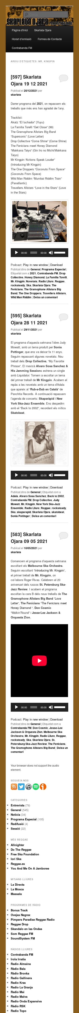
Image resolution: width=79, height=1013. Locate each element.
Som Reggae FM (22, 934)
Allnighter (17, 845)
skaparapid (24, 512)
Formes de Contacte (50, 39)
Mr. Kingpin (18, 281)
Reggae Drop (19, 924)
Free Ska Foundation (25, 854)
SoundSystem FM (23, 938)
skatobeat (58, 512)
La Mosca (17, 889)
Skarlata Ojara (42, 30)
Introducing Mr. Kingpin (49, 570)
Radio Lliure (46, 281)
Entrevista (17, 805)
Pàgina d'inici (20, 30)
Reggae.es (18, 864)
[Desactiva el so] (51, 252)
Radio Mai (17, 992)
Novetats (31, 281)
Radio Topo (18, 1011)
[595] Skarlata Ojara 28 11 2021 (29, 319)
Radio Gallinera (21, 978)
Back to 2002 (55, 496)
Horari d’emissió (21, 39)
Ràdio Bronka (20, 973)
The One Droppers (30, 293)
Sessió (15, 828)
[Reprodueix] (16, 252)
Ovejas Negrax (20, 915)
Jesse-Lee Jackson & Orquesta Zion (37, 730)
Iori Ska (16, 859)
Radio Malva (19, 996)
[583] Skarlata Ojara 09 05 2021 (29, 537)
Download (56, 265)
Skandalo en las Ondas (26, 929)
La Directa (17, 884)
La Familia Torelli (56, 277)
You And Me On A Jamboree (30, 868)
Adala (14, 496)
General (35, 269)
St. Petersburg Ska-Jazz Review (33, 742)
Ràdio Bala (18, 969)
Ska (28, 285)
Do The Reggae (21, 849)
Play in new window (35, 265)
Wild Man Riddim (21, 297)
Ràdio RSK (18, 1006)
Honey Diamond (35, 277)
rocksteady (18, 285)
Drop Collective (42, 500)
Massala (16, 894)
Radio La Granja (22, 987)
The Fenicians (56, 744)
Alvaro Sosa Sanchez (32, 496)
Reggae (60, 281)
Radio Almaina (21, 964)
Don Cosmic (40, 728)
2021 (33, 273)
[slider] (60, 252)
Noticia (15, 814)
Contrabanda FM (22, 48)
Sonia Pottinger (20, 516)
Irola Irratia (18, 959)
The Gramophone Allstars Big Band (33, 748)
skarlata (16, 95)
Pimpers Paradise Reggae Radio (33, 919)
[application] (39, 252)
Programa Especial (54, 269)
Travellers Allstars (54, 293)
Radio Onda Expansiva (26, 1001)
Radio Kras (18, 982)
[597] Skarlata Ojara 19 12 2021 (29, 80)
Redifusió (17, 824)
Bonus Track (19, 910)
